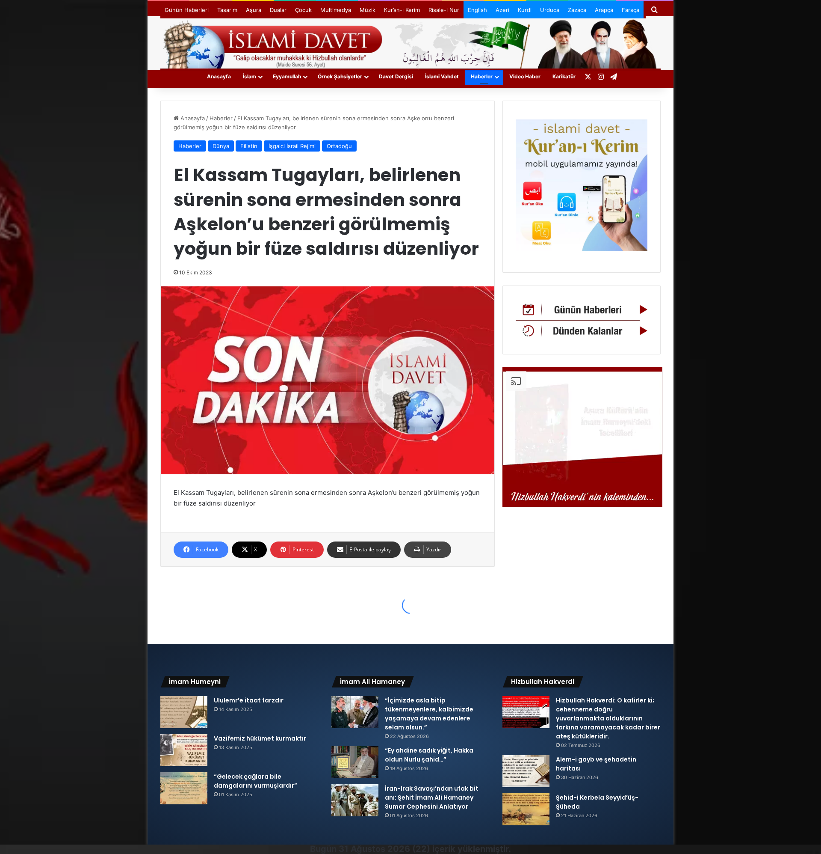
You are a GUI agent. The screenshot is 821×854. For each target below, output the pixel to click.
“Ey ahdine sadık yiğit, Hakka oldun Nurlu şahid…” (429, 755)
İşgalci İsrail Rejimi (292, 146)
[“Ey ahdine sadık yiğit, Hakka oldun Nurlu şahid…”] (354, 762)
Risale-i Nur (443, 9)
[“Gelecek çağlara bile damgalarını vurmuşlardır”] (183, 788)
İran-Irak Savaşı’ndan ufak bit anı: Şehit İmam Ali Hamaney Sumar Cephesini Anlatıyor (431, 797)
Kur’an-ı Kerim (402, 9)
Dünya (221, 146)
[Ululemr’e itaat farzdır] (183, 712)
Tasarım (227, 9)
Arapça (604, 9)
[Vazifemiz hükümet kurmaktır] (183, 750)
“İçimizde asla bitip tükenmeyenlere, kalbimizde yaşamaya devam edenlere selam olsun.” (429, 714)
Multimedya (335, 9)
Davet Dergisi (396, 76)
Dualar (278, 9)
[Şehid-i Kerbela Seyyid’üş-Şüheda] (525, 809)
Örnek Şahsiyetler (340, 76)
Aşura (253, 9)
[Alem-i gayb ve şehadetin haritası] (525, 771)
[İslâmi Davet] (410, 43)
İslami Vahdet (442, 76)
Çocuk (303, 9)
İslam (249, 76)
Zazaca (577, 9)
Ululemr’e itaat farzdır (249, 700)
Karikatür (564, 76)
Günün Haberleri (187, 9)
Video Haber (524, 76)
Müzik (367, 9)
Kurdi (525, 9)
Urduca (549, 9)
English (477, 9)
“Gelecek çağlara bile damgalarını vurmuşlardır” (255, 781)
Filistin (248, 146)
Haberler (482, 76)
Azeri (502, 9)
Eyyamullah (287, 76)
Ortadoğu (339, 146)
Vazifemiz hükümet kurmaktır (260, 738)
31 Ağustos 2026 (374, 849)
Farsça (630, 9)
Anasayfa (219, 76)
